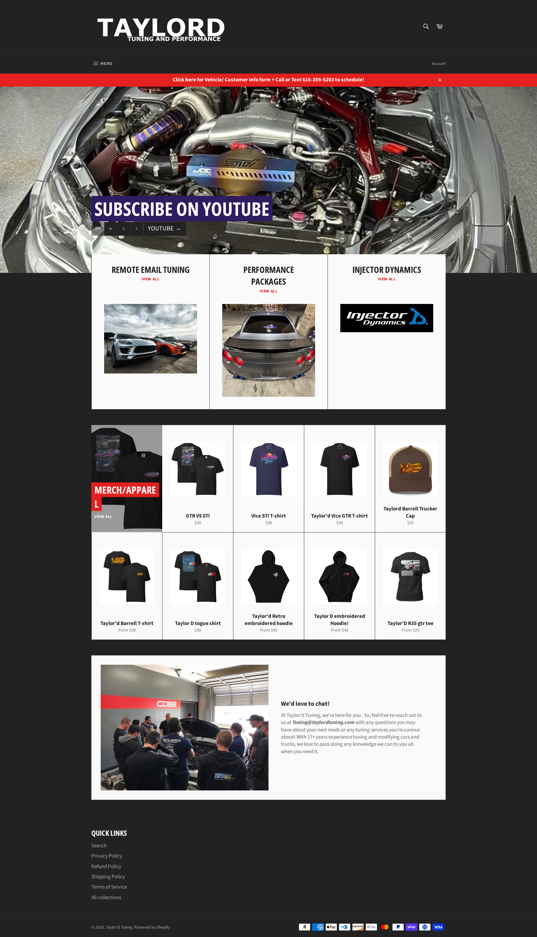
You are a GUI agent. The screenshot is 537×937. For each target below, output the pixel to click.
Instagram (165, 228)
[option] (268, 180)
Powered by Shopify (152, 927)
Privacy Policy (106, 856)
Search (99, 845)
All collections (106, 897)
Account (439, 63)
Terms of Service (109, 887)
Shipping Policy (108, 876)
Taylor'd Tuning (119, 927)
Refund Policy (106, 866)
